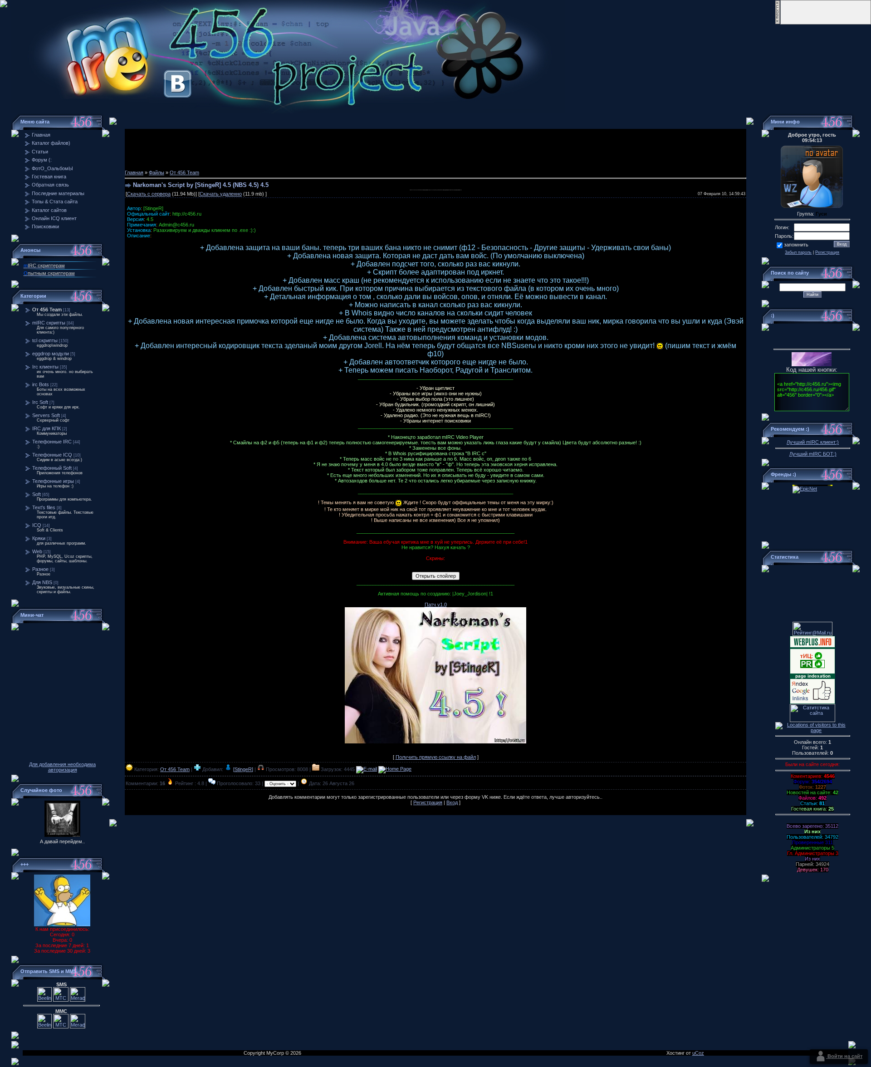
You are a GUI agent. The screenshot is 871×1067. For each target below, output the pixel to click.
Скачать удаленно (221, 194)
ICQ (36, 525)
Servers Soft (46, 415)
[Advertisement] (435, 149)
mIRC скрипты (48, 322)
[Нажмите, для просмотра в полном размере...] (435, 741)
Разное (40, 569)
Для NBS (42, 582)
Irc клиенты (45, 366)
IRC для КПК (46, 428)
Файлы (156, 172)
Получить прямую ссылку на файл (436, 757)
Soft (36, 494)
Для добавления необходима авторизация (62, 767)
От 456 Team (47, 309)
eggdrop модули (50, 353)
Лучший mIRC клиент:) (813, 442)
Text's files (43, 507)
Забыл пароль (798, 252)
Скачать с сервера (149, 194)
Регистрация (427, 802)
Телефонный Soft (52, 468)
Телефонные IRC (52, 441)
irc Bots (40, 384)
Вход (452, 802)
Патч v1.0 (436, 604)
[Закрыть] (777, 22)
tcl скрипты (45, 340)
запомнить (796, 244)
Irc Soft (40, 402)
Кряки (38, 538)
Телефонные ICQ (52, 454)
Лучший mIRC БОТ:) (813, 454)
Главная (134, 172)
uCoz (698, 1053)
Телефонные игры (53, 481)
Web (37, 551)
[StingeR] (243, 769)
